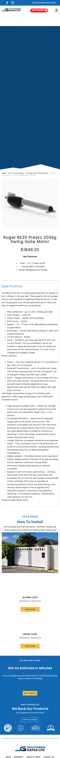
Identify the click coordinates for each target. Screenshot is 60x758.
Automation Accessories (37, 173)
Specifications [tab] (12, 286)
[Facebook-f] (7, 3)
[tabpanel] (30, 398)
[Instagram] (12, 3)
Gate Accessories (16, 173)
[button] (56, 10)
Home (4, 173)
